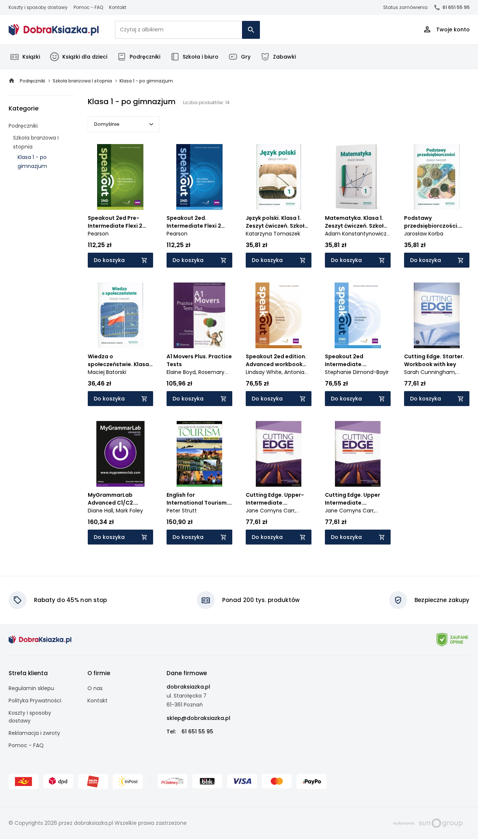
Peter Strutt (182, 510)
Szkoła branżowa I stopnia (36, 142)
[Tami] (54, 30)
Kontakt (117, 7)
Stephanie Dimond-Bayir (357, 372)
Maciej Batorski (107, 372)
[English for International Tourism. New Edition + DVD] (199, 454)
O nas (95, 688)
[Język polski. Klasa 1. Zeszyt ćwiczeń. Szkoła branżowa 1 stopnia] (278, 177)
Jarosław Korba (423, 233)
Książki (31, 56)
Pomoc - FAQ (88, 7)
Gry (246, 56)
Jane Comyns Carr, (271, 510)
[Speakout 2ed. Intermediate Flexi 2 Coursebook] (199, 177)
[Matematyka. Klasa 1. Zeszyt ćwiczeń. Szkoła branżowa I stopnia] (358, 177)
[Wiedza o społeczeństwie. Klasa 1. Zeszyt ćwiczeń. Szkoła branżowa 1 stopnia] (120, 315)
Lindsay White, (265, 372)
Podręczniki (145, 56)
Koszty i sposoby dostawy (38, 7)
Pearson (98, 233)
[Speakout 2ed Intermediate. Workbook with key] (358, 315)
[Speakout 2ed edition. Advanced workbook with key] (278, 315)
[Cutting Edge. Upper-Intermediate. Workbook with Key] (278, 454)
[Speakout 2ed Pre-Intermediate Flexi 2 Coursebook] (120, 177)
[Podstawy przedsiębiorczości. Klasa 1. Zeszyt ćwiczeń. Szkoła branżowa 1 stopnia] (437, 177)
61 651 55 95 (456, 7)
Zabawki (284, 56)
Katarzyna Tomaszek (273, 233)
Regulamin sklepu (31, 688)
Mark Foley (129, 510)
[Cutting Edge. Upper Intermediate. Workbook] (358, 454)
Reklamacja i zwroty (34, 733)
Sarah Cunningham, (430, 372)
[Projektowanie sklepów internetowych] (428, 822)
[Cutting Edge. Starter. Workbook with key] (437, 315)
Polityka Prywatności (35, 700)
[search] (251, 30)
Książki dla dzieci (84, 56)
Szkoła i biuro (200, 56)
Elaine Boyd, (182, 372)
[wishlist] (140, 197)
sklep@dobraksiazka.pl (198, 718)
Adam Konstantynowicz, (356, 233)
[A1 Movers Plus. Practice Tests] (199, 315)
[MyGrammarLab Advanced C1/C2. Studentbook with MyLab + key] (120, 454)
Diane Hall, (102, 510)
